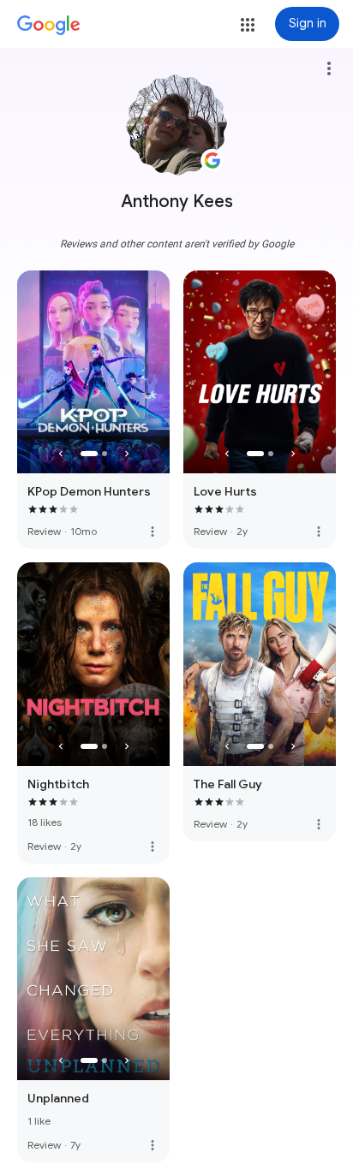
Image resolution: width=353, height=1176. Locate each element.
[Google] (49, 25)
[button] (247, 25)
